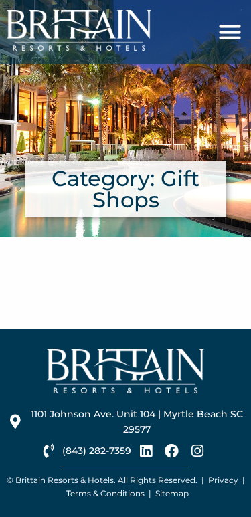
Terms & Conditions (105, 493)
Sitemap (172, 493)
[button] (230, 32)
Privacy (223, 480)
